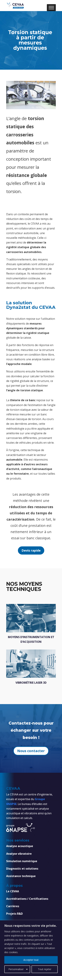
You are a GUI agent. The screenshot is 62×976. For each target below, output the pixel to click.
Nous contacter (31, 750)
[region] (31, 948)
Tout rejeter (44, 969)
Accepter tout (31, 959)
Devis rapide (31, 550)
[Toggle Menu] (51, 7)
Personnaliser (16, 969)
